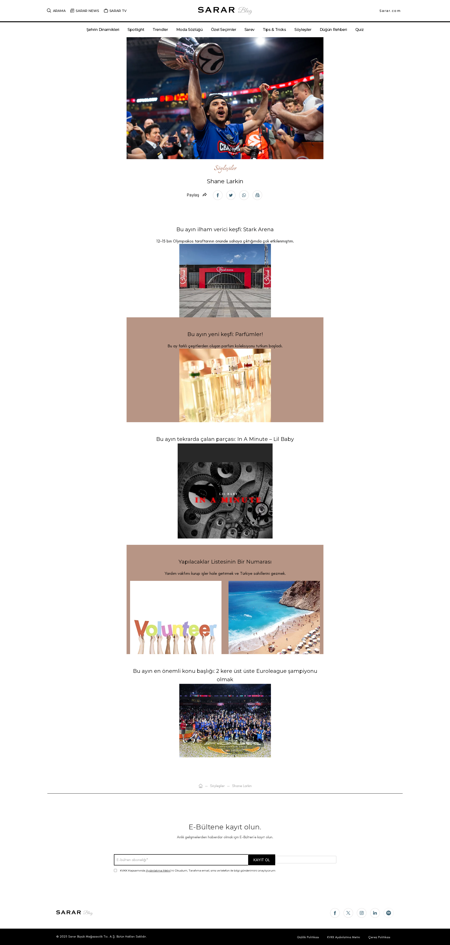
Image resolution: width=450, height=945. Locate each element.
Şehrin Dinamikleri (102, 29)
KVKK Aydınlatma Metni (343, 937)
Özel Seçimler (223, 29)
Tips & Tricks (274, 29)
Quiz (359, 29)
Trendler (160, 29)
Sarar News (87, 11)
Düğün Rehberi (333, 29)
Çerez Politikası (379, 937)
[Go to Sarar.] (201, 786)
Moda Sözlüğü (189, 29)
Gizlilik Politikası (308, 937)
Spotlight (136, 29)
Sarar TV (118, 11)
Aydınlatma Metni (158, 870)
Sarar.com (390, 11)
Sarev (249, 29)
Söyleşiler (302, 29)
